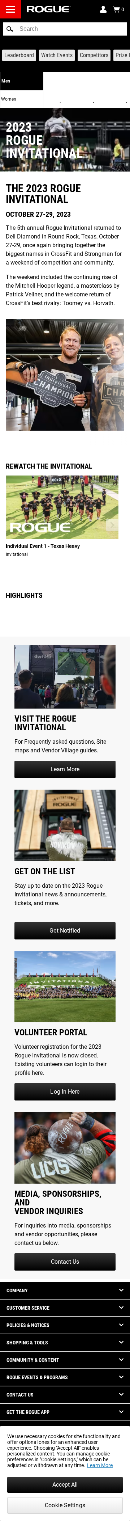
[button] (10, 29)
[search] (65, 29)
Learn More (100, 1465)
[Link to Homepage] (49, 9)
